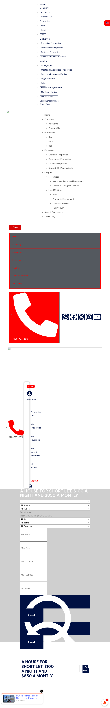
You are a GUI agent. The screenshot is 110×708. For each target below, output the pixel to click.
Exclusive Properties (51, 43)
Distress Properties (50, 52)
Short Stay (45, 104)
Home (42, 4)
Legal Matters (48, 78)
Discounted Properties (52, 47)
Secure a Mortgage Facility (54, 74)
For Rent (85, 669)
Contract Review (49, 92)
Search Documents (49, 100)
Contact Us (46, 16)
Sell (42, 34)
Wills (43, 83)
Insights (43, 61)
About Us (45, 12)
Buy (43, 25)
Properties (45, 21)
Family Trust (47, 96)
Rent (43, 30)
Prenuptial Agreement (52, 87)
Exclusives (45, 38)
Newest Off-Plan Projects (53, 56)
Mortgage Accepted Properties (56, 69)
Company (44, 7)
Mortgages (46, 65)
